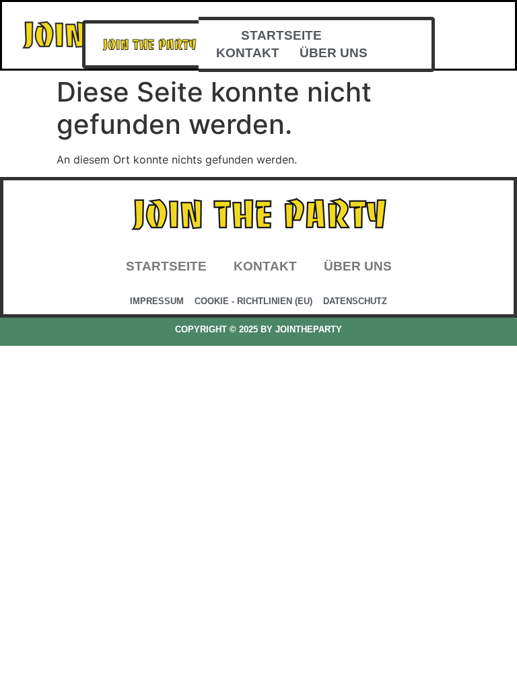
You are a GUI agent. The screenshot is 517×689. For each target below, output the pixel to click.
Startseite (281, 35)
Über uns (334, 53)
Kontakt (247, 53)
